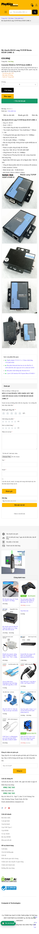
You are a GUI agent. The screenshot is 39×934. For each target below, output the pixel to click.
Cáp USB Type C (6, 827)
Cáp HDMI (4, 830)
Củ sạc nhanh (5, 834)
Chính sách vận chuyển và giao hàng (12, 861)
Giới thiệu (4, 849)
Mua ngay (7, 96)
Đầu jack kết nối (6, 840)
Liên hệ (3, 855)
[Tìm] (35, 12)
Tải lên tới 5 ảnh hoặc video (10, 453)
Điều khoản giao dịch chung (9, 858)
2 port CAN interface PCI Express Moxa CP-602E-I (21, 373)
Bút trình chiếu (5, 817)
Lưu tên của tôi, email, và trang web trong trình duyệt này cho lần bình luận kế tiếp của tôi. (19, 483)
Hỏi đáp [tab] (35, 115)
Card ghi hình (5, 821)
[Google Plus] (5, 808)
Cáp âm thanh (5, 824)
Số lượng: (3, 81)
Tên (3, 460)
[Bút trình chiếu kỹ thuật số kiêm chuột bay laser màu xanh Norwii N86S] (13, 562)
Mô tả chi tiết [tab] (8, 115)
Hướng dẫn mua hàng (7, 868)
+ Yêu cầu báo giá (19, 101)
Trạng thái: (4, 61)
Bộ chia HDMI (6, 837)
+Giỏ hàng (7, 90)
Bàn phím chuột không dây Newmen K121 (18, 370)
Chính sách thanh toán (8, 865)
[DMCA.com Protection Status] (9, 879)
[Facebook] (2, 808)
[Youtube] (9, 808)
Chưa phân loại (12, 111)
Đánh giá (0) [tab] (23, 115)
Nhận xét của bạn (7, 432)
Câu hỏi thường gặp (7, 852)
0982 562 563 (9, 787)
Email (4, 469)
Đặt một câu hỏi (19, 505)
